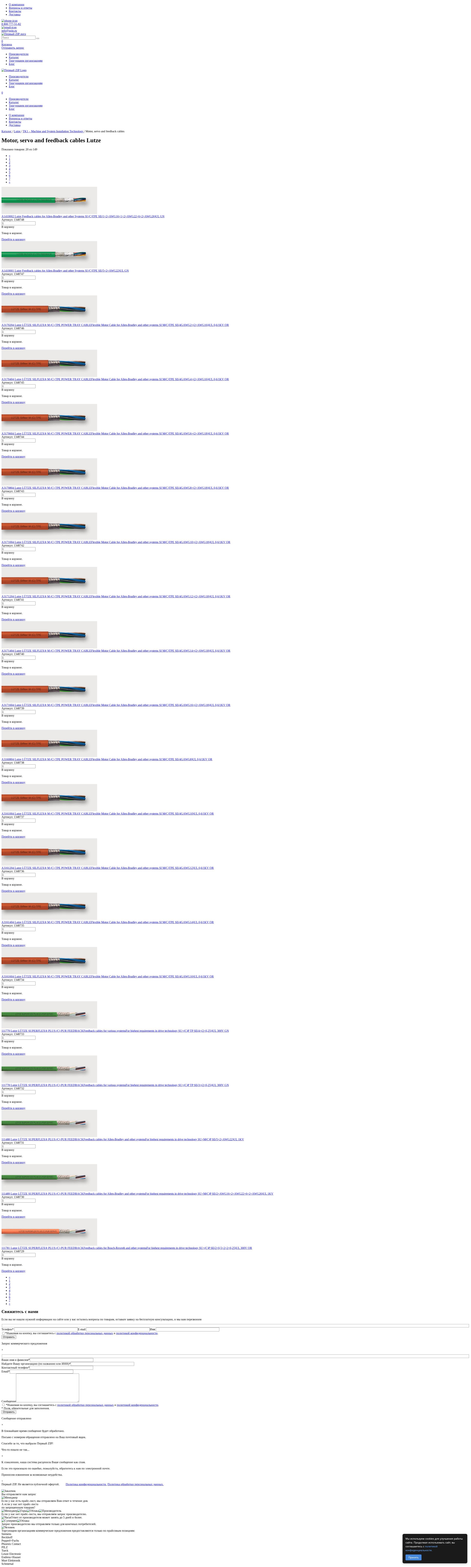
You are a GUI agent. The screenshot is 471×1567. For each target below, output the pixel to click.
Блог (12, 64)
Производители (19, 54)
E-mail (82, 1329)
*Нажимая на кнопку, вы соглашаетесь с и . (81, 1333)
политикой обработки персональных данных (84, 1333)
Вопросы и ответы (20, 7)
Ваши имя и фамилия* (15, 1359)
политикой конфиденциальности (136, 1333)
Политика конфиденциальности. (86, 1484)
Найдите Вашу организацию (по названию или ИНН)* (36, 1363)
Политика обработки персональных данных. (135, 1484)
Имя (153, 1329)
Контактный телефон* (15, 1367)
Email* (5, 1371)
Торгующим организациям (26, 60)
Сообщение (8, 1401)
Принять (413, 1557)
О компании (16, 4)
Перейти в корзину (13, 239)
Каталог (14, 57)
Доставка (14, 14)
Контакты (15, 11)
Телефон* (7, 1329)
